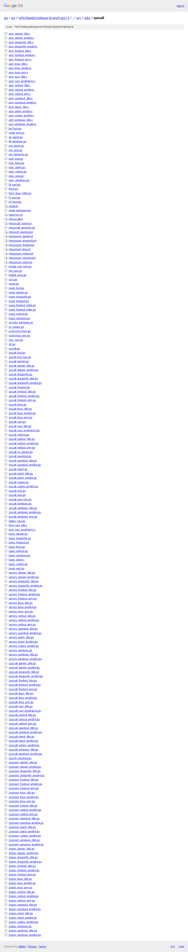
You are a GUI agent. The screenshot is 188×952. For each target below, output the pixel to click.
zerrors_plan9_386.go (21, 637)
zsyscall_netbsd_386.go (22, 715)
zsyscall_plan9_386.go (21, 736)
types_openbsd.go (19, 555)
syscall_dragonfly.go (20, 374)
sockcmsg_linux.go (20, 331)
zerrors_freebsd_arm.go (23, 598)
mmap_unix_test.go (20, 266)
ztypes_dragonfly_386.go (23, 857)
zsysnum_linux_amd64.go (24, 797)
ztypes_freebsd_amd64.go (24, 870)
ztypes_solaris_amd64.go (23, 922)
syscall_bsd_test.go (20, 357)
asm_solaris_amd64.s (21, 115)
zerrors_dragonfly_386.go (24, 581)
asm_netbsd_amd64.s (21, 89)
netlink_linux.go (17, 275)
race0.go (14, 283)
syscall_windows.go (20, 503)
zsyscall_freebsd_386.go (23, 680)
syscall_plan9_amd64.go (23, 477)
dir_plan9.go (16, 137)
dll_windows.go (17, 141)
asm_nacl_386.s (18, 76)
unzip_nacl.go (16, 568)
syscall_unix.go (17, 495)
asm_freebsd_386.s (20, 51)
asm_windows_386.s (21, 120)
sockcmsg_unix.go (19, 335)
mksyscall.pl (16, 219)
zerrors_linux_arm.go (21, 611)
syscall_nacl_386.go (20, 426)
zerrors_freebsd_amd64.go (24, 594)
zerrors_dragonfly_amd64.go (25, 585)
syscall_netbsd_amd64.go (24, 443)
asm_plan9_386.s (19, 107)
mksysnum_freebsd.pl (21, 245)
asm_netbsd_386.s (19, 85)
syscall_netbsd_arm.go (22, 447)
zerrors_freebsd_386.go (22, 590)
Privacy (32, 946)
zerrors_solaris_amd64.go (24, 646)
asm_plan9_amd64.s (20, 111)
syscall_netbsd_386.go (22, 439)
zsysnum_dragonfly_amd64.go (26, 775)
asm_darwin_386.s (19, 33)
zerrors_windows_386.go (23, 654)
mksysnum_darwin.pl (21, 236)
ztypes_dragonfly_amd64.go (25, 861)
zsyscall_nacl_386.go (21, 706)
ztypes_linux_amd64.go (22, 883)
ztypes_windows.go (20, 926)
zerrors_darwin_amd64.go (24, 577)
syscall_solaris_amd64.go (23, 486)
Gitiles (22, 946)
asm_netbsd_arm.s (20, 94)
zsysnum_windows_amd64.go (26, 844)
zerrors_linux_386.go (21, 603)
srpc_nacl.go (16, 340)
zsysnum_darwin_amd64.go (25, 766)
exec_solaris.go (18, 171)
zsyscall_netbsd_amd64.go (24, 719)
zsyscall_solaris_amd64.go (24, 745)
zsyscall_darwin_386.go (22, 663)
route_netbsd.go (18, 314)
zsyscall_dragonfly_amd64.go (26, 676)
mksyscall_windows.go (22, 227)
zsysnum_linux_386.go (22, 792)
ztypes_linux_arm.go (20, 887)
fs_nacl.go (14, 197)
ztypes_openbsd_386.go (23, 904)
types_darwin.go (18, 534)
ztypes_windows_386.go (23, 930)
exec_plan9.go (17, 167)
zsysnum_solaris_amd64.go (25, 835)
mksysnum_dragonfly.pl (22, 240)
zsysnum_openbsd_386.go (24, 818)
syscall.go (14, 348)
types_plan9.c (16, 559)
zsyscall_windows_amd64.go (25, 753)
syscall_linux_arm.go (20, 417)
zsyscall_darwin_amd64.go (24, 667)
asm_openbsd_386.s (20, 98)
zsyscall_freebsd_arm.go (23, 689)
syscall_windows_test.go (23, 516)
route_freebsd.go (19, 301)
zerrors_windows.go (20, 650)
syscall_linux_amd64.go (22, 413)
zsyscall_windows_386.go (23, 749)
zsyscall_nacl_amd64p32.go (25, 710)
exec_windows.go (19, 180)
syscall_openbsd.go (20, 456)
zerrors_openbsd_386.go (23, 628)
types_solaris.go (18, 564)
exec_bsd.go (16, 158)
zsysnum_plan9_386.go (22, 827)
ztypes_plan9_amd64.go (23, 917)
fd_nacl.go (15, 184)
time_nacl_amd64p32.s (22, 529)
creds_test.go (16, 132)
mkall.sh (13, 206)
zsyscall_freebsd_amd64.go (25, 684)
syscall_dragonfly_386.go (23, 378)
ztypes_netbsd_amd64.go (24, 896)
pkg (87, 18)
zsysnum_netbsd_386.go (23, 805)
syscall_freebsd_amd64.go (24, 396)
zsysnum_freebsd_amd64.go (25, 784)
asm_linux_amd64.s (20, 68)
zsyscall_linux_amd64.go (23, 697)
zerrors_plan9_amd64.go (23, 641)
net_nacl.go (15, 271)
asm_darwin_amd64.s (21, 38)
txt (172, 946)
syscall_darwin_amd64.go (23, 370)
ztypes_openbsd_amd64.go (25, 909)
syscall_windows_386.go (23, 508)
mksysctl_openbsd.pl (21, 232)
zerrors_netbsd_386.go (22, 616)
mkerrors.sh (16, 214)
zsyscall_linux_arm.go (21, 702)
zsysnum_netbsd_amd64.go (25, 810)
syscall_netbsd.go (19, 434)
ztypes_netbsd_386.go (22, 892)
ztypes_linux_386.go (20, 879)
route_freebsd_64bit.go (22, 309)
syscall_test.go (17, 490)
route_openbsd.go (19, 318)
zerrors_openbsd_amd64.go (25, 633)
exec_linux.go (16, 163)
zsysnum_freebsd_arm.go (24, 788)
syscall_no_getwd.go (21, 452)
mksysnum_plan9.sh (20, 262)
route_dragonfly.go (20, 296)
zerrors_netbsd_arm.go (22, 624)
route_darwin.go (18, 292)
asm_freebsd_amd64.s (22, 55)
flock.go (13, 188)
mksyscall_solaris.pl (20, 223)
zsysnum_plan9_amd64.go (24, 831)
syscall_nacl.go (17, 421)
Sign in (180, 6)
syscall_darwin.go (19, 361)
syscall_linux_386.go (20, 408)
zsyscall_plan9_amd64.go (23, 740)
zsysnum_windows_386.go (24, 840)
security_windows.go (21, 322)
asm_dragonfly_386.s (21, 42)
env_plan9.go (16, 145)
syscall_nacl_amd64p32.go (24, 430)
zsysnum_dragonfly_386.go (25, 771)
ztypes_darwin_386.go (22, 848)
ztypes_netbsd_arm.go (22, 900)
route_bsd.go (16, 288)
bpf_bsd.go (15, 128)
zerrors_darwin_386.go (22, 572)
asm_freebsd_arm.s (20, 59)
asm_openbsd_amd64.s (22, 102)
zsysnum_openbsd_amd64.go (26, 823)
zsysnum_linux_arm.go (22, 801)
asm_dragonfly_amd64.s (23, 46)
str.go (12, 344)
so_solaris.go (16, 327)
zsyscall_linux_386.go (21, 693)
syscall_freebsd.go (19, 387)
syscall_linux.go (17, 404)
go (6, 18)
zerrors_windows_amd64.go (25, 659)
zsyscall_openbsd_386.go (23, 728)
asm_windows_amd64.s (23, 124)
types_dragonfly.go (20, 538)
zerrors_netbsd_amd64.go (24, 620)
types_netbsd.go (18, 551)
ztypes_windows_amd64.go (25, 935)
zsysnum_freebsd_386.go (23, 779)
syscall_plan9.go (18, 469)
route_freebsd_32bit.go (22, 305)
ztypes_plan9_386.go (21, 913)
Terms (42, 946)
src (78, 18)
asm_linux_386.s (18, 64)
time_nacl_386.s (18, 525)
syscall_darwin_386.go (22, 365)
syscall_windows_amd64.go (25, 512)
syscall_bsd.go (17, 352)
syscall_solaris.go (19, 482)
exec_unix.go (16, 176)
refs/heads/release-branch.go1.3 (43, 18)
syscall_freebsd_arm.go (22, 400)
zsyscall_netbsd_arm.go (22, 723)
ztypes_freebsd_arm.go (22, 874)
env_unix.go (15, 150)
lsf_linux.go (15, 201)
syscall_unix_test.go (20, 499)
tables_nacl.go (17, 521)
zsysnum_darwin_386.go (23, 762)
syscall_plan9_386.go (21, 473)
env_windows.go (18, 154)
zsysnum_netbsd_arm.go (23, 814)
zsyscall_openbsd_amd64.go (25, 732)
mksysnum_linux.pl (19, 249)
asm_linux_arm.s (18, 72)
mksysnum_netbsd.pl (21, 253)
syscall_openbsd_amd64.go (25, 464)
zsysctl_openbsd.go (20, 758)
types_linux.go (17, 547)
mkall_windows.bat (20, 210)
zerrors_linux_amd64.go (23, 607)
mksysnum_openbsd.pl (22, 258)
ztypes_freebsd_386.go (22, 866)
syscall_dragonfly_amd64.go (25, 383)
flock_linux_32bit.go (20, 193)
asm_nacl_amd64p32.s (22, 81)
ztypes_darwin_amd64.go (23, 853)
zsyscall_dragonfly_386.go (24, 672)
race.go (13, 279)
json (181, 946)
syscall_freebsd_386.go (22, 391)
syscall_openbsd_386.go (23, 460)
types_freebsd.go (19, 542)
